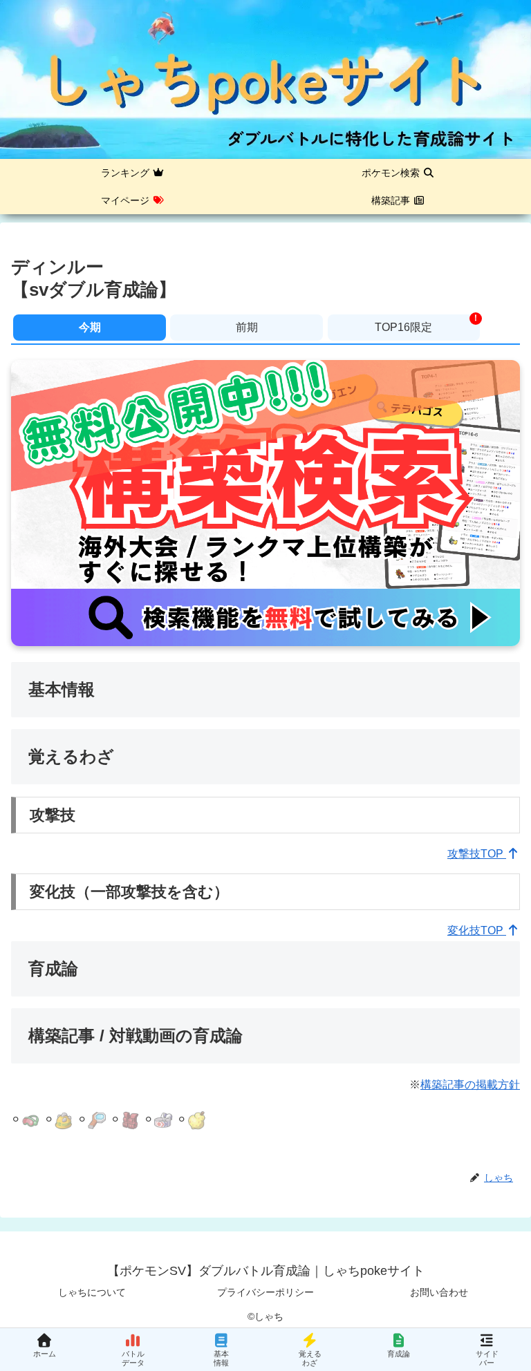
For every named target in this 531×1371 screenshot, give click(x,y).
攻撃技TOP (476, 854)
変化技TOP (476, 930)
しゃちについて (92, 1292)
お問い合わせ (439, 1292)
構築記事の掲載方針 (470, 1084)
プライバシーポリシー (265, 1292)
